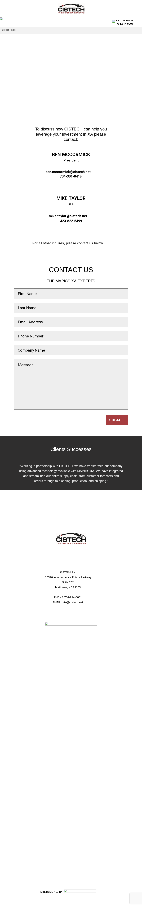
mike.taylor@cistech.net (68, 216)
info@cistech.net (72, 602)
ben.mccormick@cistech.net (68, 172)
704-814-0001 (73, 597)
